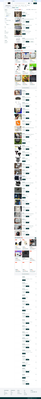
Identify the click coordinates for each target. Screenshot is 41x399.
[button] (18, 9)
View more (7, 16)
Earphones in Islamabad (14, 6)
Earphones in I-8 (19, 6)
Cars (13, 5)
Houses (19, 5)
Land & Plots (28, 5)
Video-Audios (22, 5)
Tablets (25, 5)
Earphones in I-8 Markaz (24, 6)
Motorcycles (16, 5)
